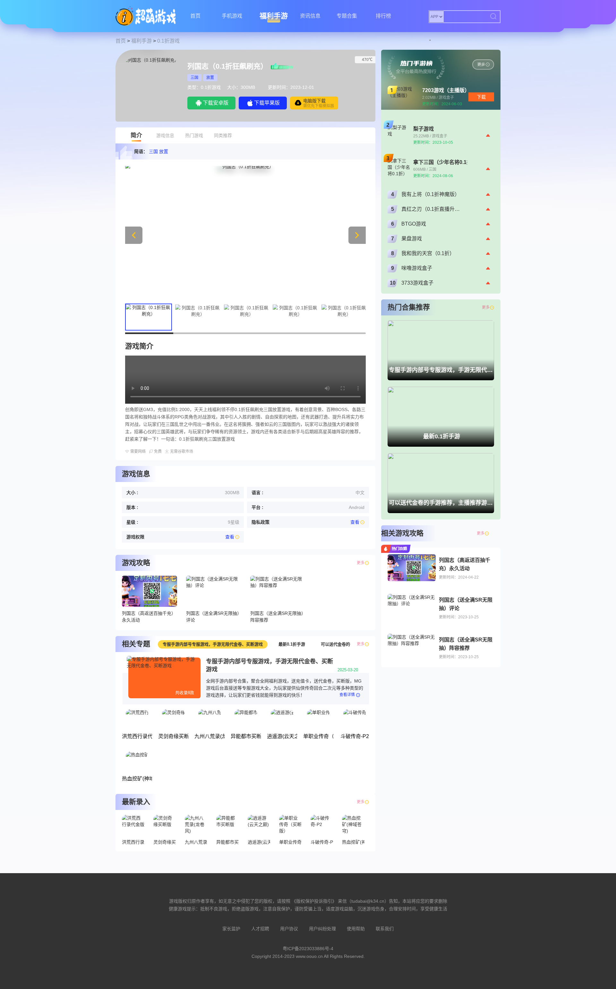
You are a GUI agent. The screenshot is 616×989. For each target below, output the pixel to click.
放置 (210, 77)
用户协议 (289, 928)
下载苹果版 (267, 103)
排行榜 (383, 16)
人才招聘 (260, 928)
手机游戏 (232, 16)
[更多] (492, 533)
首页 (195, 16)
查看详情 (347, 694)
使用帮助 (356, 928)
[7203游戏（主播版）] (483, 64)
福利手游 (274, 16)
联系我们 (385, 928)
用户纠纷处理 (322, 928)
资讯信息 (310, 16)
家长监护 (231, 928)
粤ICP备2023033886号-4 (308, 948)
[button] (357, 235)
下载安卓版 (215, 103)
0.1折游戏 (168, 41)
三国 (194, 77)
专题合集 (347, 16)
